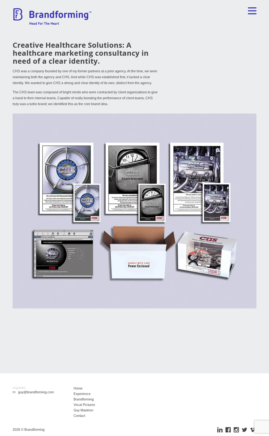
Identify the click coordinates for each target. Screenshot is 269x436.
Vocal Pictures (84, 405)
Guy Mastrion (83, 410)
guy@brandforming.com (35, 392)
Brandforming (84, 399)
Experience (82, 394)
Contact (79, 416)
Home (78, 388)
